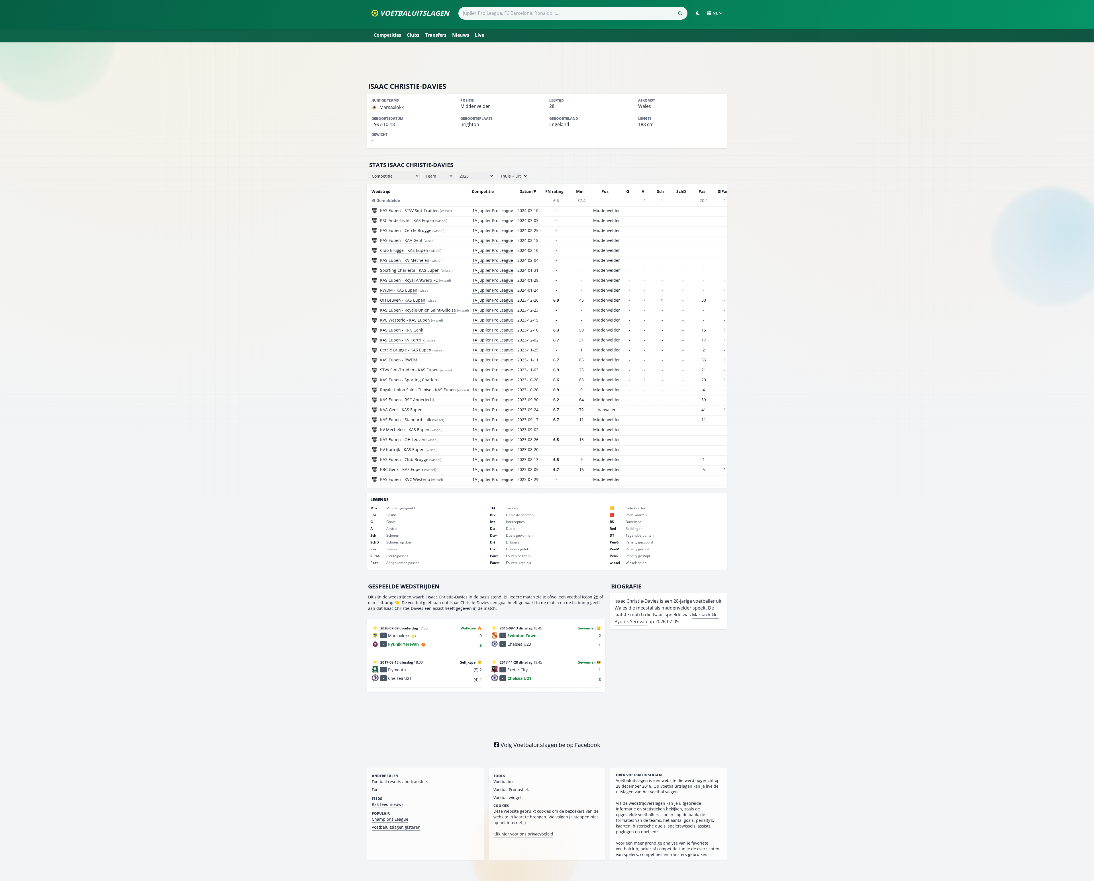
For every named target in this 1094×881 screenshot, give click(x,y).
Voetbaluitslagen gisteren (396, 827)
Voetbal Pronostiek (511, 789)
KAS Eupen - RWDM (398, 360)
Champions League (390, 819)
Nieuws (460, 35)
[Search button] (680, 13)
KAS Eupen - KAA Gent (401, 240)
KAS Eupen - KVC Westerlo (405, 479)
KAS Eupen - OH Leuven (402, 439)
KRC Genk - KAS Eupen (401, 469)
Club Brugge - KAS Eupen (404, 250)
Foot (376, 789)
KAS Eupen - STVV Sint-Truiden (409, 210)
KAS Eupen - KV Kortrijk (402, 340)
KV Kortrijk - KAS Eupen (402, 449)
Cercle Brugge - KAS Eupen (405, 350)
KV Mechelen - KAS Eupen (404, 429)
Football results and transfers (400, 781)
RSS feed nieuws (387, 804)
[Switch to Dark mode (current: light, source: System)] (697, 13)
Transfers (435, 35)
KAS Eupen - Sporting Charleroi (410, 379)
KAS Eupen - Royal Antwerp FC (409, 280)
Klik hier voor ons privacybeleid (523, 834)
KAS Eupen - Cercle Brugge (405, 230)
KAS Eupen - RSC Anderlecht (407, 399)
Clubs (413, 35)
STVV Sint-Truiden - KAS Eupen (409, 369)
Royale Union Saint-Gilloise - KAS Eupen (418, 389)
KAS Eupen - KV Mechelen (404, 260)
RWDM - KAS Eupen (398, 290)
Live (479, 35)
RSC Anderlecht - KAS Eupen (407, 220)
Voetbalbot (503, 781)
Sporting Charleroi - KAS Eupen (410, 270)
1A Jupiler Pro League (492, 210)
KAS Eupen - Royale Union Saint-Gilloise (418, 310)
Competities (387, 35)
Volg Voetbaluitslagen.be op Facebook (549, 745)
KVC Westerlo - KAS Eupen (405, 320)
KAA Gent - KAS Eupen (401, 409)
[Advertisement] (547, 62)
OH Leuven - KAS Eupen (402, 300)
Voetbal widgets (508, 797)
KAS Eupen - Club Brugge (404, 459)
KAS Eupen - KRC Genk (401, 330)
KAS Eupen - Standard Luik (405, 419)
